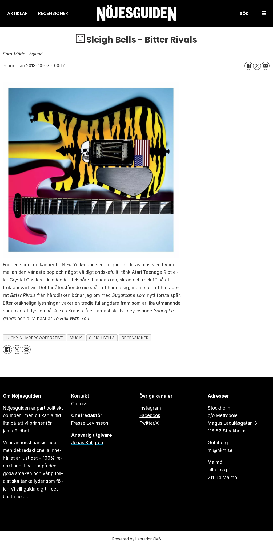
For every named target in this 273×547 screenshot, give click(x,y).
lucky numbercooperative (34, 338)
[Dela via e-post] (266, 66)
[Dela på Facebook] (248, 66)
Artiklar (17, 13)
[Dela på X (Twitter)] (257, 66)
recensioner (135, 338)
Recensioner (53, 13)
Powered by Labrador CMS (136, 539)
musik (76, 338)
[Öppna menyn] (263, 13)
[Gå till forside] (136, 13)
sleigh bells (102, 338)
